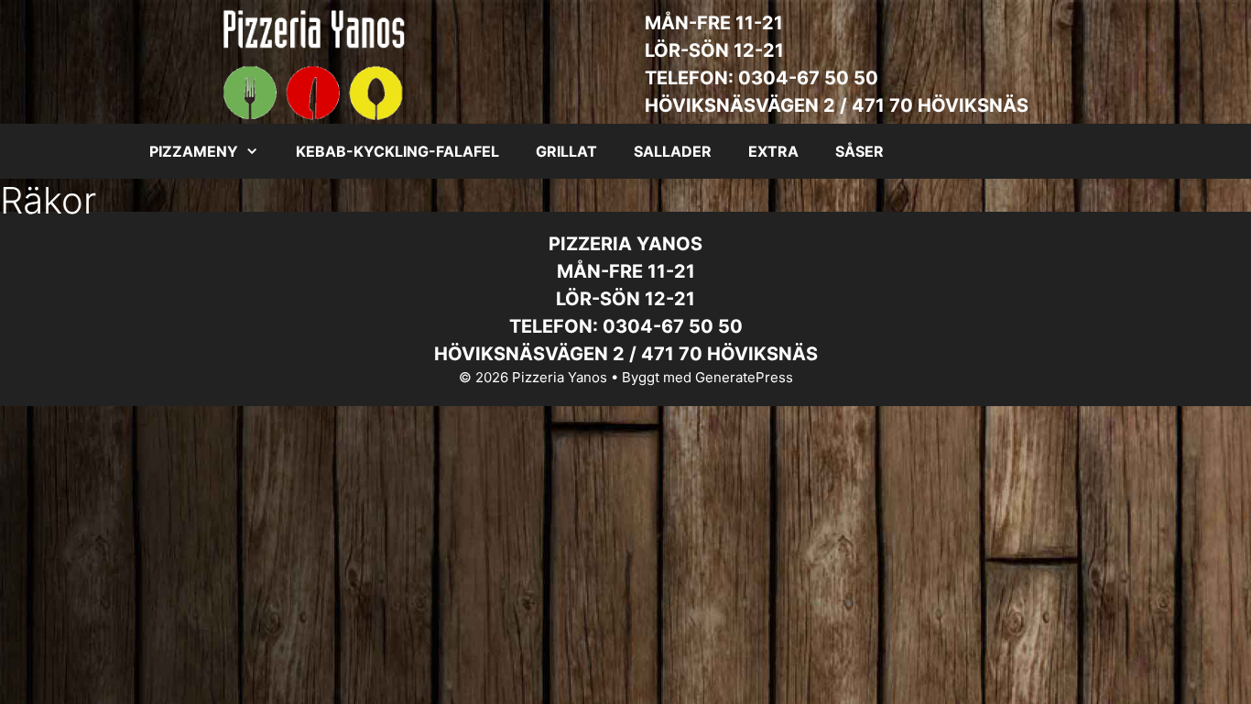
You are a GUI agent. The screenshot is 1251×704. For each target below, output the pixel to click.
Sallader (673, 151)
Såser (859, 151)
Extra (773, 151)
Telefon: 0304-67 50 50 (761, 78)
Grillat (566, 151)
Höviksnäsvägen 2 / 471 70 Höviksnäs (836, 105)
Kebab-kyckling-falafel (397, 151)
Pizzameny (193, 151)
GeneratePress (744, 377)
